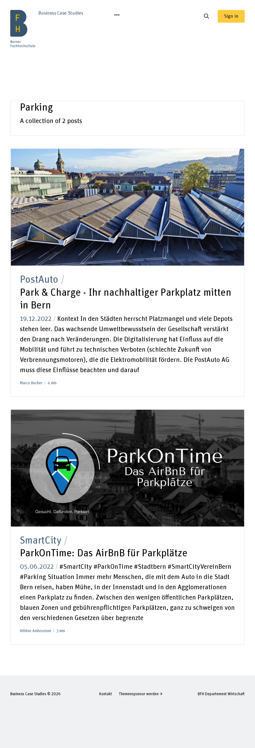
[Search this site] (206, 16)
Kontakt (105, 694)
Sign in (231, 16)
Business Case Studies (28, 694)
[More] (117, 15)
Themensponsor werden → (140, 694)
